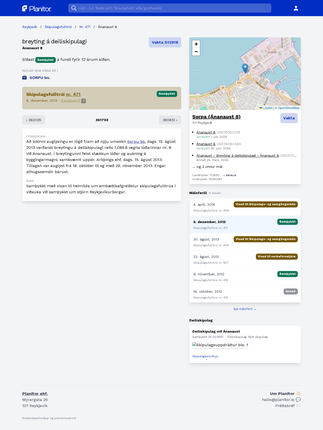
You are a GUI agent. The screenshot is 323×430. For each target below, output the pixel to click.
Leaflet (267, 107)
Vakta (289, 118)
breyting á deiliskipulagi (54, 41)
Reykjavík (29, 27)
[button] (245, 68)
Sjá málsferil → (245, 309)
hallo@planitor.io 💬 (281, 399)
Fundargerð (71, 100)
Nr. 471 (84, 27)
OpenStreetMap (289, 107)
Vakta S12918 (165, 42)
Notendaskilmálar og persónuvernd (49, 418)
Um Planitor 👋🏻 (285, 393)
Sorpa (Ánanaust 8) (216, 117)
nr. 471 (73, 94)
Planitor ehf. (35, 393)
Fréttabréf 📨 (288, 405)
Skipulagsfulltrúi (58, 27)
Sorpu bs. (136, 141)
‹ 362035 (33, 120)
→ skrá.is (229, 175)
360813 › (170, 120)
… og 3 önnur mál (207, 167)
